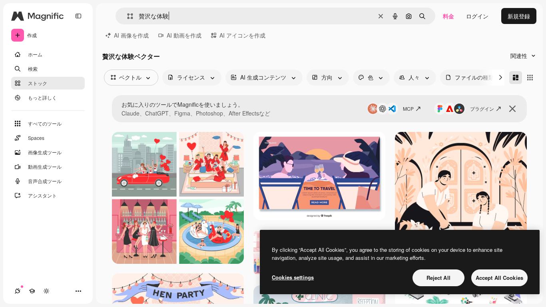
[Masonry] (515, 77)
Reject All (438, 277)
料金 (448, 16)
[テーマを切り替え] (46, 291)
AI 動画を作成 (184, 35)
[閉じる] (512, 109)
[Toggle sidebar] (78, 16)
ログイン (477, 16)
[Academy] (32, 291)
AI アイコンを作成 (242, 35)
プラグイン (482, 108)
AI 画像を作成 (131, 35)
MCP (408, 108)
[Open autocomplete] (127, 16)
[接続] (17, 291)
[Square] (530, 77)
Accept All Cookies (499, 277)
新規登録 (519, 16)
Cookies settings (293, 277)
